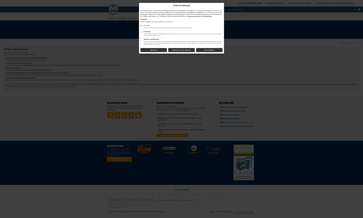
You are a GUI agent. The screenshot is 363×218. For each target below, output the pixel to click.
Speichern (153, 50)
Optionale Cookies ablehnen (181, 50)
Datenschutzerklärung (194, 16)
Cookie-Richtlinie (207, 16)
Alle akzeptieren (209, 50)
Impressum (143, 19)
